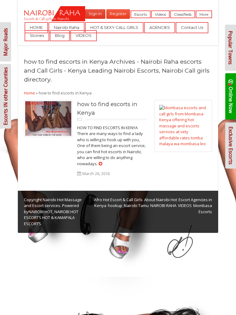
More (203, 14)
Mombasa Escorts (202, 208)
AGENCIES (159, 27)
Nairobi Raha (66, 27)
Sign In (95, 13)
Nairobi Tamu (136, 205)
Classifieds (182, 14)
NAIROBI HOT (41, 211)
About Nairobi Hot (160, 199)
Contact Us (192, 27)
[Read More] (100, 163)
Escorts (140, 14)
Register (118, 13)
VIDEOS (84, 35)
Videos (160, 14)
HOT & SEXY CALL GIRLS (114, 27)
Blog (60, 35)
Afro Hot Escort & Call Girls (118, 199)
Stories (37, 35)
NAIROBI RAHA (163, 205)
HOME (36, 27)
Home (29, 93)
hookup (115, 205)
